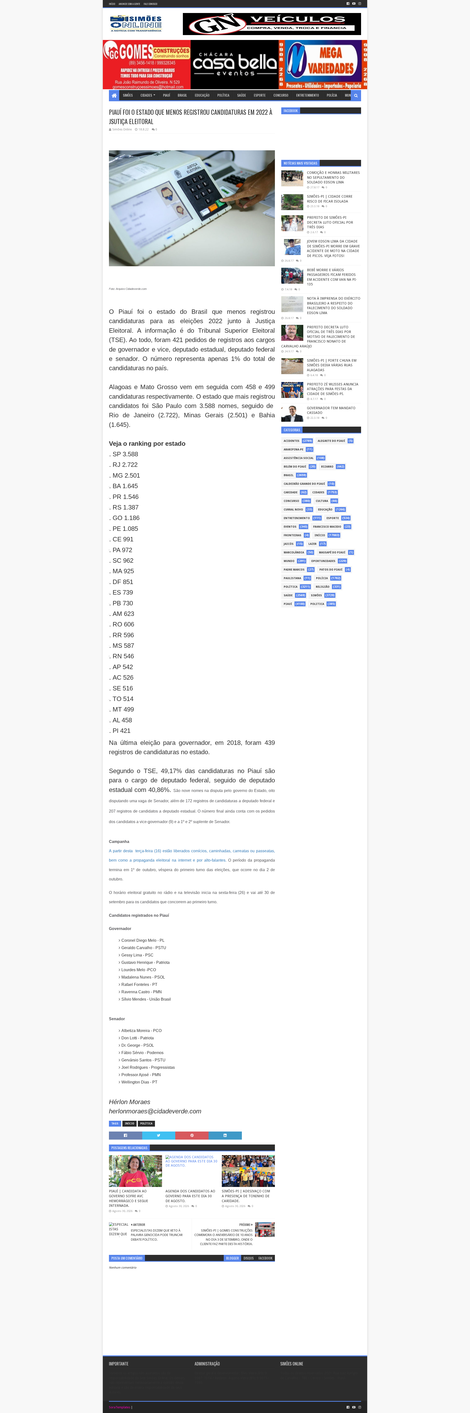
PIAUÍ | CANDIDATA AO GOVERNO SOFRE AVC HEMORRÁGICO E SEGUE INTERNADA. (128, 1198)
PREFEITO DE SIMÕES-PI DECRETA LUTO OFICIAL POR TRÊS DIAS (330, 222)
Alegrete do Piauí (331, 441)
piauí (288, 604)
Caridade (290, 492)
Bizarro (327, 466)
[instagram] (359, 3)
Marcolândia (294, 552)
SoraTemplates (119, 1407)
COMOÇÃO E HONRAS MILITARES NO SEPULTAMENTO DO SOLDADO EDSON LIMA (333, 177)
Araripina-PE (293, 449)
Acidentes (291, 441)
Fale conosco (150, 4)
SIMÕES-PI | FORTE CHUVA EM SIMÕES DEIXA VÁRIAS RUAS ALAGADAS (331, 365)
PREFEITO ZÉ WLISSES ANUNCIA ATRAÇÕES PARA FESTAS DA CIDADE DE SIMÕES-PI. (332, 389)
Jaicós (289, 544)
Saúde (241, 95)
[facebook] (348, 3)
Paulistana (292, 578)
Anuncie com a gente (129, 4)
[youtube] (353, 3)
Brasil (182, 95)
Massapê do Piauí (332, 552)
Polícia (332, 95)
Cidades (146, 95)
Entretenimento (307, 95)
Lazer (312, 544)
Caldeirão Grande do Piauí (304, 483)
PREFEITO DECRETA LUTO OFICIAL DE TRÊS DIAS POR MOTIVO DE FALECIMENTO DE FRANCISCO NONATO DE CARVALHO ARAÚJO (318, 336)
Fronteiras (292, 535)
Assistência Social (299, 458)
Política (223, 95)
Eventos (290, 526)
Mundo (350, 95)
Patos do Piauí (330, 569)
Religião (322, 586)
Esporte (260, 95)
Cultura (322, 501)
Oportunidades (323, 561)
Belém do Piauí (295, 466)
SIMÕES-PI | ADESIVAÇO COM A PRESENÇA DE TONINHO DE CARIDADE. (246, 1196)
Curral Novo (293, 509)
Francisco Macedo (327, 526)
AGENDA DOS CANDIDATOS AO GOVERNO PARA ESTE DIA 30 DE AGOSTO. (190, 1196)
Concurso (280, 95)
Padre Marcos (294, 569)
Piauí (166, 95)
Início (112, 4)
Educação (202, 95)
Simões (128, 95)
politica (317, 604)
